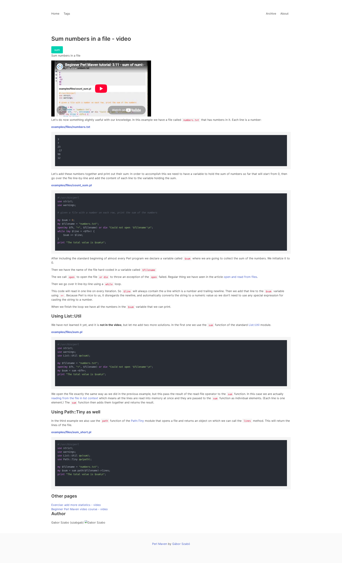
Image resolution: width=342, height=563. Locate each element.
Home (55, 13)
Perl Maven (159, 544)
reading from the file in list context (74, 398)
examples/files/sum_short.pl (71, 432)
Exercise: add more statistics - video (76, 505)
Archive (271, 13)
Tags (67, 13)
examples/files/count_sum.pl (71, 185)
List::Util (254, 325)
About (284, 13)
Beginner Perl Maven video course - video (79, 509)
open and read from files (240, 277)
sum (57, 50)
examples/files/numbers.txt (70, 127)
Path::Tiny (137, 420)
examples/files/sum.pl (66, 332)
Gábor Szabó (181, 544)
